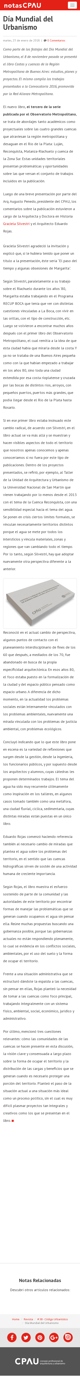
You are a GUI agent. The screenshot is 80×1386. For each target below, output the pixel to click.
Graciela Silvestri (16, 223)
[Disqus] (40, 1193)
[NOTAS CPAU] (22, 5)
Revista (28, 1319)
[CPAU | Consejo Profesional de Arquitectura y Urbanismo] (40, 1361)
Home (15, 1319)
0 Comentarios (56, 40)
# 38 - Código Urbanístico (52, 1319)
